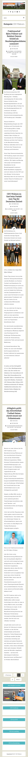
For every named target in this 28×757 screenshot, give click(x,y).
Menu (5, 18)
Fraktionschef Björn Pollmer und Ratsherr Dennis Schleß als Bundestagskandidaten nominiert (15, 37)
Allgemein (10, 51)
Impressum (9, 754)
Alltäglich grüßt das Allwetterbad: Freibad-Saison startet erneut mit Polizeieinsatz (14, 413)
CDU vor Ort (15, 52)
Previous (8, 675)
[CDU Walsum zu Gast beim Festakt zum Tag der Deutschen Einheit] (14, 224)
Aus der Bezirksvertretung (14, 425)
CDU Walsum (14, 48)
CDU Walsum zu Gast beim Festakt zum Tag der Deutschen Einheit (14, 198)
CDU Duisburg (17, 51)
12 (13, 680)
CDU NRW (9, 52)
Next (17, 679)
